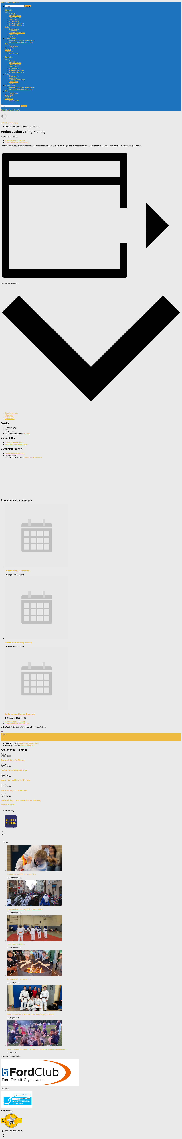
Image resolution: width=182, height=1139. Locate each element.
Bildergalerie (14, 29)
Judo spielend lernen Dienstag (17, 142)
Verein (7, 12)
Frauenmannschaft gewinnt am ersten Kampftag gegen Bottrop (30, 1014)
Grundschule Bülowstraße (15, 453)
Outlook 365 (9, 417)
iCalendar (8, 415)
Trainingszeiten (15, 17)
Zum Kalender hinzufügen (9, 283)
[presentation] (36, 567)
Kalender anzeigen (8, 804)
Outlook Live (9, 419)
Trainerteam (13, 35)
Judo (7, 27)
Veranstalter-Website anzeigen (16, 444)
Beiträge (12, 14)
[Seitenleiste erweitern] (2, 731)
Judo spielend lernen (17, 33)
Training (27, 433)
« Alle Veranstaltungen (9, 123)
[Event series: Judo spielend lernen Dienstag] (27, 718)
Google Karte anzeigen (33, 457)
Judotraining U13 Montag (15, 140)
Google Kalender (11, 413)
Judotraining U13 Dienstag (14, 790)
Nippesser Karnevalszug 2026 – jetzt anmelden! (25, 909)
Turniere (12, 36)
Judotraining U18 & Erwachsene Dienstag (21, 800)
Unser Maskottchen (16, 25)
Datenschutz (14, 53)
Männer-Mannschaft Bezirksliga (21, 42)
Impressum (9, 52)
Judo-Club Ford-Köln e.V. (10, 2)
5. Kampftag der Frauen (16, 944)
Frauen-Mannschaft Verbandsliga (21, 40)
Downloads (9, 48)
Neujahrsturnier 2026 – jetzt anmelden (21, 874)
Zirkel (7, 44)
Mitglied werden (15, 16)
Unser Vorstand (15, 21)
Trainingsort (13, 19)
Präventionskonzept (16, 23)
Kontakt (8, 50)
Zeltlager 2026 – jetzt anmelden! (19, 979)
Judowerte (13, 31)
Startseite (8, 10)
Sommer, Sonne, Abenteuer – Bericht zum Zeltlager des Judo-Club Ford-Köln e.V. (37, 1049)
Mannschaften (10, 38)
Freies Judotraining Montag (18, 642)
